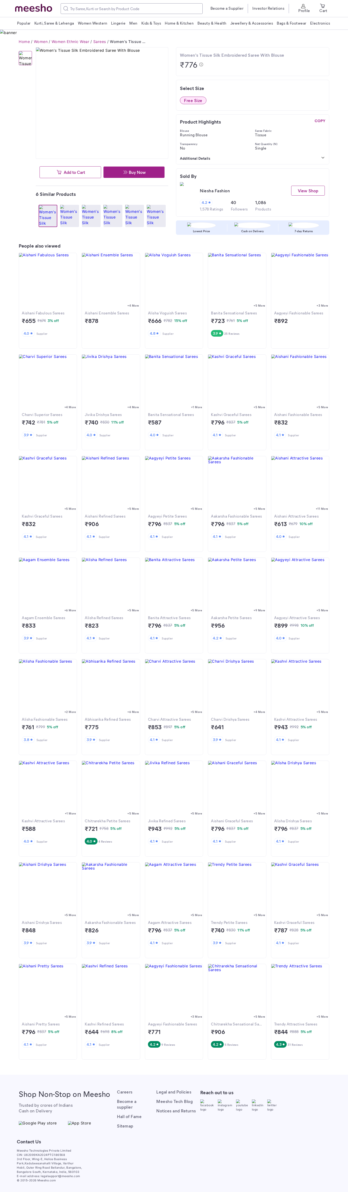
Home (24, 41)
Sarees (99, 41)
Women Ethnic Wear (70, 41)
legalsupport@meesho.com (60, 1176)
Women (41, 41)
